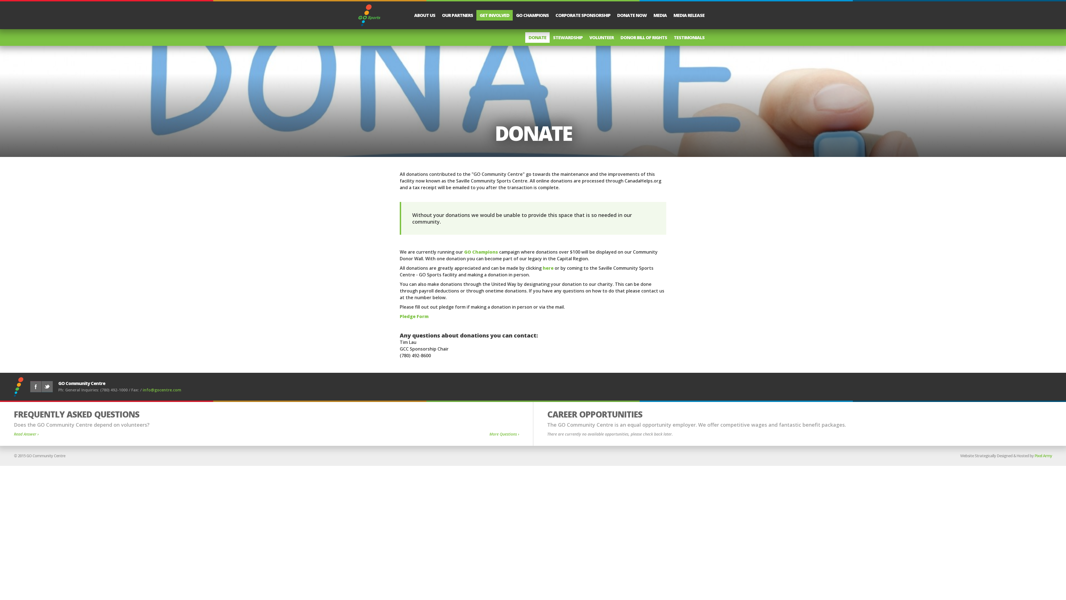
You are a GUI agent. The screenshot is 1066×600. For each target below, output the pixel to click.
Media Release (689, 15)
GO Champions (532, 15)
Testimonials (689, 37)
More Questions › (504, 434)
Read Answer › (26, 434)
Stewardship (568, 37)
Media (660, 15)
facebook (35, 386)
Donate (537, 37)
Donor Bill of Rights (643, 37)
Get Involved (494, 15)
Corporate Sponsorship (582, 15)
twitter (47, 386)
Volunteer (601, 37)
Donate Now (632, 15)
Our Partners (457, 15)
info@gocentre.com (162, 389)
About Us (424, 15)
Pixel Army (1043, 455)
